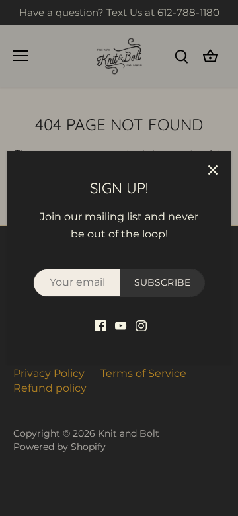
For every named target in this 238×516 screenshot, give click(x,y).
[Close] (212, 170)
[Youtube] (120, 325)
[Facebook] (100, 325)
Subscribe (162, 282)
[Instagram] (141, 325)
